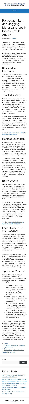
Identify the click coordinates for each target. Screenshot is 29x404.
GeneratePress (14, 401)
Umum (6, 343)
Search (4, 359)
